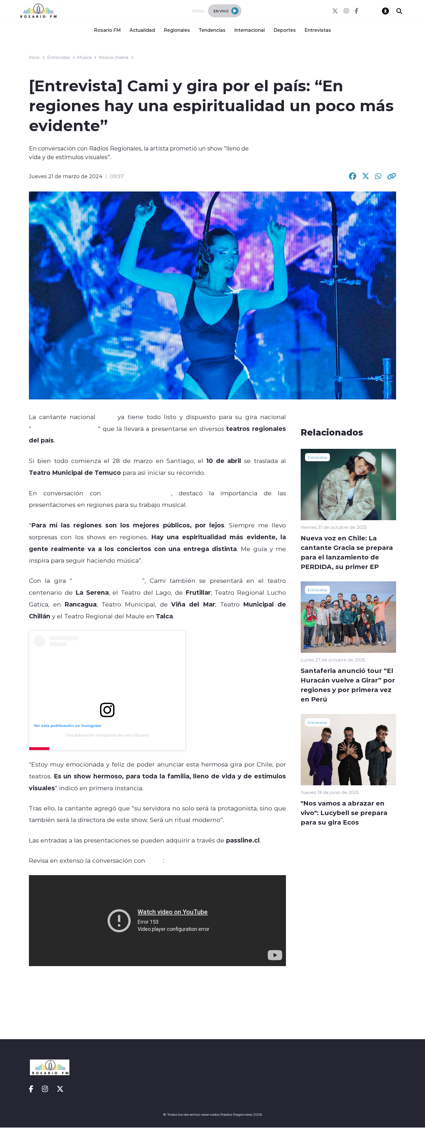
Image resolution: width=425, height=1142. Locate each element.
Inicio (34, 57)
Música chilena (113, 57)
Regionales (177, 30)
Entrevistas (317, 30)
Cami (106, 417)
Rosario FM (107, 30)
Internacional (249, 30)
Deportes (285, 30)
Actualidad (142, 30)
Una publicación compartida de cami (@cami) (107, 735)
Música (84, 57)
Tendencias (212, 30)
